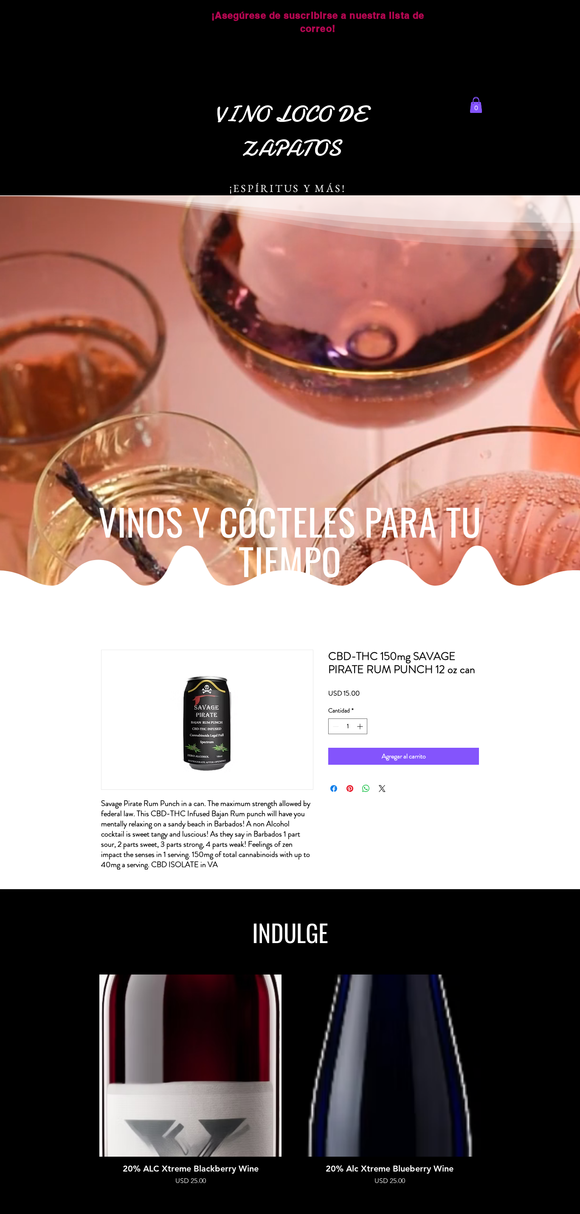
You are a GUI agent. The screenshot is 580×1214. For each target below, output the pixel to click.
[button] (476, 105)
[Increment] (360, 726)
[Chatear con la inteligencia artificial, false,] (563, 1198)
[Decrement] (334, 726)
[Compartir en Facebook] (334, 788)
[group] (290, 1080)
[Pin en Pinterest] (350, 788)
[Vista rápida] (190, 1066)
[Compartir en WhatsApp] (366, 788)
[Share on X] (382, 788)
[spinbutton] (347, 726)
